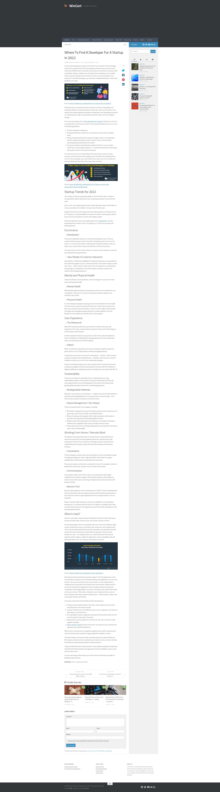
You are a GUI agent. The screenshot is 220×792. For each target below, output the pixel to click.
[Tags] (153, 60)
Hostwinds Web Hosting (70, 767)
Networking (127, 40)
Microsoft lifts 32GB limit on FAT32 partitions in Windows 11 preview (115, 699)
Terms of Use (99, 771)
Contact (149, 40)
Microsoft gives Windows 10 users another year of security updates (147, 107)
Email (98, 728)
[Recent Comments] (147, 60)
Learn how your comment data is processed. (99, 751)
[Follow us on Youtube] (149, 45)
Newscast (67, 44)
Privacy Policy (99, 773)
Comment (69, 716)
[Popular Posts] (141, 60)
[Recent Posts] (134, 60)
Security (135, 40)
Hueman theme (85, 788)
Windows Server (108, 40)
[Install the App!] (152, 45)
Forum (73, 40)
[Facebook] (143, 45)
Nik (67, 62)
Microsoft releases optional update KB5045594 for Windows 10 (72, 699)
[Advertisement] (110, 25)
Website (68, 734)
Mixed (142, 40)
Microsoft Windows (83, 40)
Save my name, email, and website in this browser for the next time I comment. (88, 741)
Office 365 (119, 40)
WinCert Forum (100, 767)
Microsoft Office (96, 40)
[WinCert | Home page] (73, 6)
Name (68, 728)
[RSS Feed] (154, 45)
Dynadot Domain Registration (72, 769)
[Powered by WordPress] (71, 788)
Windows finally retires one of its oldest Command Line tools (147, 68)
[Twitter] (146, 45)
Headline (66, 40)
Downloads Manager (101, 769)
